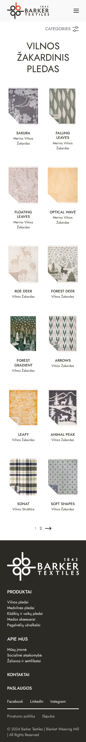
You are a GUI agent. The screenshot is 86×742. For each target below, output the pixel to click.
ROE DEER (23, 291)
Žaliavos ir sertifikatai (24, 661)
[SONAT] (23, 477)
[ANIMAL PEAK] (63, 407)
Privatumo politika (21, 716)
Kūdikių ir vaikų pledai (25, 613)
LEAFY (23, 434)
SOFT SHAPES (63, 504)
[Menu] (76, 11)
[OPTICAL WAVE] (63, 185)
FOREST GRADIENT (23, 363)
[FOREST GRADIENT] (23, 333)
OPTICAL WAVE (63, 212)
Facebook (15, 701)
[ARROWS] (63, 333)
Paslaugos (19, 688)
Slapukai (48, 716)
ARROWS (63, 360)
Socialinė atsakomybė (24, 655)
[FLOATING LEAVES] (23, 185)
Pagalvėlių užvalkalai (23, 625)
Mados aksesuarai (21, 619)
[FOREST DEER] (63, 264)
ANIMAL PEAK (63, 434)
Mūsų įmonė (17, 649)
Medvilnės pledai (20, 608)
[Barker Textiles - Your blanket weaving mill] (28, 10)
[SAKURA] (23, 106)
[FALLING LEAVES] (63, 106)
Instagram (58, 701)
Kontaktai (18, 675)
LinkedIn (36, 701)
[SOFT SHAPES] (63, 477)
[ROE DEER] (23, 264)
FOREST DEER (63, 291)
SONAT (23, 504)
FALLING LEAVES (63, 135)
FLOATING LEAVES (23, 215)
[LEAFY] (23, 407)
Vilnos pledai (17, 602)
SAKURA (23, 133)
